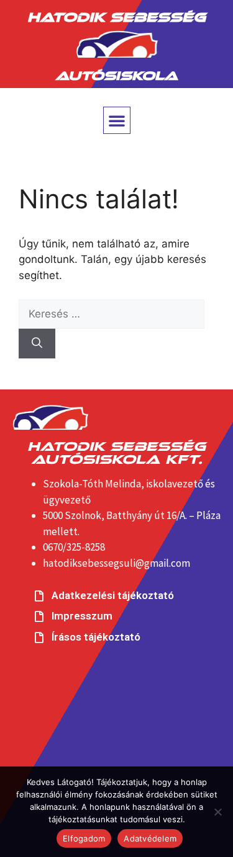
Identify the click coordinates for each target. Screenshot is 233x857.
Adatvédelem (150, 838)
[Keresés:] (111, 314)
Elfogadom (84, 838)
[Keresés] (37, 343)
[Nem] (217, 812)
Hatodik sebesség (116, 14)
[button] (116, 120)
